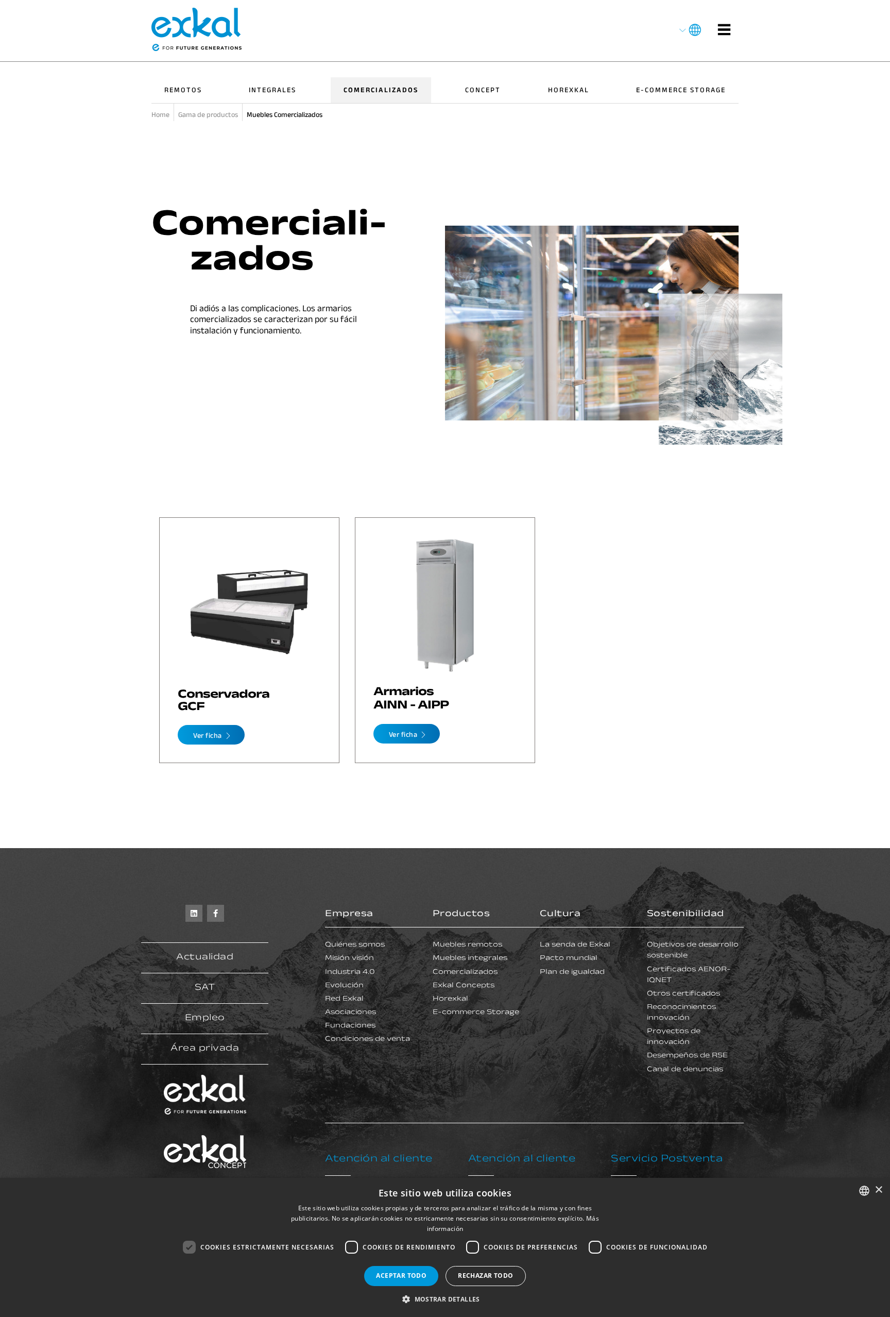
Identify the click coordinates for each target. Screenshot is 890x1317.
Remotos (183, 91)
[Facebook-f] (215, 913)
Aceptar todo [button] (401, 1275)
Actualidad (204, 958)
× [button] (878, 1190)
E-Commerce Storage (681, 91)
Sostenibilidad (685, 914)
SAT (205, 988)
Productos (461, 914)
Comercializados (381, 91)
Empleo (205, 1018)
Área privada (204, 1049)
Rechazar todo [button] (485, 1275)
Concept (483, 91)
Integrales (272, 91)
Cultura (560, 914)
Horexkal (568, 91)
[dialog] (445, 1247)
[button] (445, 1299)
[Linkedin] (193, 913)
